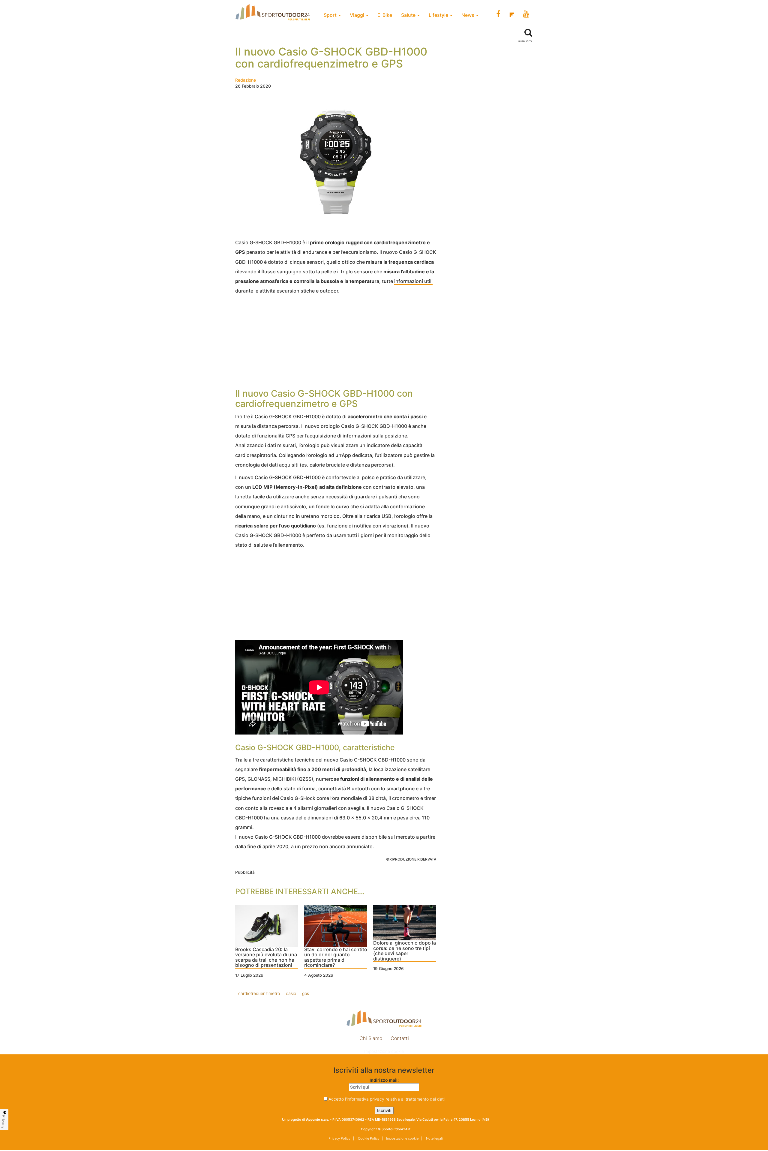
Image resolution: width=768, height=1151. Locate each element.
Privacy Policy (339, 1138)
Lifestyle (439, 15)
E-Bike (384, 15)
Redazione (245, 80)
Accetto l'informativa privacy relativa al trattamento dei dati (386, 1098)
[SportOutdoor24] (384, 1018)
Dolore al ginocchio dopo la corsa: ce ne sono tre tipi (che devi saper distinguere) (404, 951)
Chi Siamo (370, 1038)
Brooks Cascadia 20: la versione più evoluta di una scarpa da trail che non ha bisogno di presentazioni (266, 957)
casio (291, 993)
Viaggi (357, 15)
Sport (331, 15)
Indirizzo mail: (384, 1080)
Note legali (434, 1138)
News (468, 15)
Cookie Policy (368, 1138)
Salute (409, 15)
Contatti (400, 1038)
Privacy (4, 1121)
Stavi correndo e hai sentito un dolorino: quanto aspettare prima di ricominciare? (335, 957)
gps (305, 993)
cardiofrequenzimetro (259, 993)
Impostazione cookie (384, 1051)
